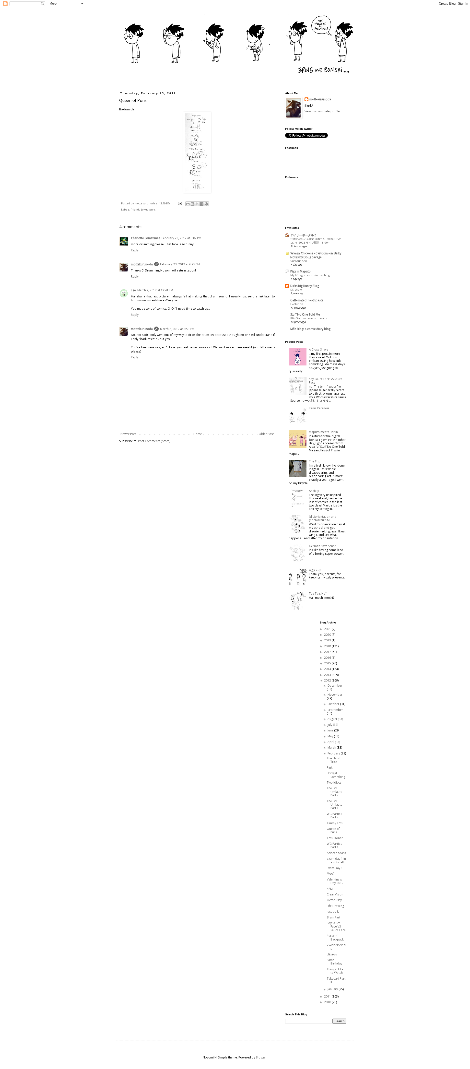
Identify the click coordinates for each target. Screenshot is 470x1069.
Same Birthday (334, 961)
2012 (328, 680)
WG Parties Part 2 (334, 815)
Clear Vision (335, 894)
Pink (329, 767)
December (335, 685)
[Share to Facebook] (201, 203)
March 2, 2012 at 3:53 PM (177, 329)
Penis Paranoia (319, 408)
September (335, 710)
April (331, 742)
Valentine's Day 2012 (335, 881)
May (331, 736)
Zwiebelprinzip (336, 947)
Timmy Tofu (335, 823)
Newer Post (128, 434)
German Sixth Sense (322, 546)
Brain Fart (333, 917)
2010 (328, 1002)
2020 (328, 635)
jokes (144, 209)
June (331, 730)
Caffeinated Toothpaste (306, 300)
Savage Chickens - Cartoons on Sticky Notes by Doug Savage (315, 255)
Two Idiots (334, 782)
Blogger (261, 1057)
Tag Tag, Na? (318, 593)
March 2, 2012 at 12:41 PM (155, 290)
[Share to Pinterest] (206, 203)
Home (197, 434)
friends (135, 209)
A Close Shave (318, 349)
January (333, 989)
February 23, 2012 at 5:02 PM (181, 238)
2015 (328, 663)
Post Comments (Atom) (154, 441)
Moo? (330, 873)
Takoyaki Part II (336, 980)
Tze (133, 290)
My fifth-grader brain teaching (310, 275)
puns (152, 209)
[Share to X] (197, 203)
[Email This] (187, 203)
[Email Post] (179, 203)
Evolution (296, 304)
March (332, 747)
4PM (330, 889)
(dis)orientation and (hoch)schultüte (322, 518)
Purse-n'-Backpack (335, 937)
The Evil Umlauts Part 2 (334, 791)
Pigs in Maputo (300, 271)
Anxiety (314, 491)
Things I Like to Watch (335, 971)
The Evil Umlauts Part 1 (334, 804)
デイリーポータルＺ (303, 235)
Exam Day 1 (335, 868)
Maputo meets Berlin (323, 432)
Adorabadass (336, 853)
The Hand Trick (333, 760)
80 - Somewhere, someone (308, 318)
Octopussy (334, 900)
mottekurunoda (142, 264)
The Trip (314, 461)
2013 (328, 675)
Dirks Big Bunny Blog (304, 286)
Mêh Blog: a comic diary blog (310, 329)
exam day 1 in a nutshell (336, 860)
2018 (328, 646)
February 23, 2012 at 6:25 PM (180, 264)
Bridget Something (336, 775)
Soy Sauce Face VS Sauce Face (325, 380)
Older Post (266, 434)
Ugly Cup (315, 570)
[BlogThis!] (192, 203)
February (334, 753)
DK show (296, 289)
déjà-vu (332, 954)
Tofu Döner (335, 838)
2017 (328, 652)
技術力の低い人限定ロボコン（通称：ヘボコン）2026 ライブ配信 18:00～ (315, 240)
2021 (328, 629)
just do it (333, 911)
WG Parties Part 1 (334, 845)
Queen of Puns (333, 830)
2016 (328, 658)
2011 (328, 996)
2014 (328, 669)
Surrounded (298, 261)
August (333, 719)
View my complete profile (322, 111)
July (330, 725)
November (335, 695)
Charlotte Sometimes (145, 238)
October (334, 704)
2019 (328, 640)
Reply (135, 250)
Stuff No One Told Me (305, 314)
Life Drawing (335, 906)
